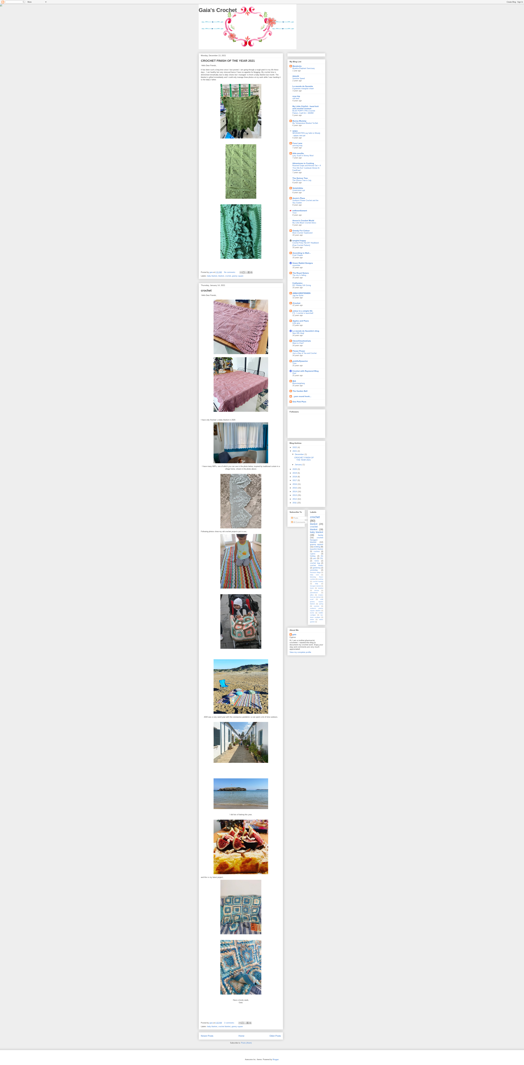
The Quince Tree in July (301, 180)
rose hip (296, 96)
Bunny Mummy (299, 121)
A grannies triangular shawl (303, 89)
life (322, 556)
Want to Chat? (298, 343)
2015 (295, 488)
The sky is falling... (300, 275)
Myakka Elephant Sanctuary (303, 68)
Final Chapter (297, 255)
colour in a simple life (302, 311)
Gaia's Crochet (218, 10)
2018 (295, 477)
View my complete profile (300, 652)
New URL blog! (298, 333)
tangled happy (299, 240)
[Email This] (241, 272)
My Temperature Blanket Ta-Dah (305, 123)
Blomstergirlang (298, 383)
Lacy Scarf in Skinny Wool (302, 156)
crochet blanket (224, 1026)
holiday (313, 556)
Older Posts (275, 1036)
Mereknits (297, 66)
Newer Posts (207, 1036)
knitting (317, 547)
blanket (221, 276)
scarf (311, 599)
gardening (316, 568)
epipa (295, 131)
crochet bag (315, 563)
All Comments (299, 522)
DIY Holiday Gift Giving (301, 285)
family (320, 535)
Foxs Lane (297, 143)
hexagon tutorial (315, 586)
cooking (320, 579)
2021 (295, 451)
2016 (295, 484)
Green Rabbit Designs (302, 263)
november (296, 265)
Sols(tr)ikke (297, 188)
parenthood (314, 592)
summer (316, 606)
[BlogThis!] (243, 272)
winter (312, 619)
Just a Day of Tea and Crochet (304, 353)
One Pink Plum (299, 402)
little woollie (298, 153)
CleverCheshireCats (301, 341)
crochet (228, 276)
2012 (295, 499)
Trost (294, 213)
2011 (295, 503)
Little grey (296, 323)
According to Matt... (301, 253)
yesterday (314, 570)
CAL (321, 558)
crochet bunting (318, 581)
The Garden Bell (299, 391)
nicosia (316, 590)
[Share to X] (246, 272)
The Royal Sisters (300, 273)
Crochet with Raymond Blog (305, 371)
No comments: (230, 272)
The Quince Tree (300, 178)
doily (316, 583)
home (312, 588)
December (299, 454)
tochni (312, 613)
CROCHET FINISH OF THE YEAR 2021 (228, 60)
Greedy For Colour (301, 231)
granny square (237, 276)
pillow (312, 595)
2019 (295, 473)
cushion (317, 551)
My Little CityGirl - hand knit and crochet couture (305, 107)
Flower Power (298, 351)
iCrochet (296, 303)
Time (294, 363)
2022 (295, 447)
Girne (317, 561)
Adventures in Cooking (303, 163)
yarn (314, 558)
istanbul (320, 588)
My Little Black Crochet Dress (304, 223)
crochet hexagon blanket (316, 539)
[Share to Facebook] (248, 272)
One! (294, 373)
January (298, 464)
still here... (296, 98)
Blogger (276, 1059)
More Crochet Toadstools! (302, 233)
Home (241, 1036)
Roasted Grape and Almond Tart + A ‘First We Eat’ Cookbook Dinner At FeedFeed (306, 168)
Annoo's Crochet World (303, 220)
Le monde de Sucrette (302, 86)
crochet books (316, 565)
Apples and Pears (300, 321)
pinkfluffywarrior (300, 361)
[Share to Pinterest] (251, 272)
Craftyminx (297, 283)
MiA (294, 381)
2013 (295, 495)
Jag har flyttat (297, 295)
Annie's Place (298, 198)
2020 (295, 469)
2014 (295, 491)
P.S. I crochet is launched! (302, 313)
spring (321, 604)
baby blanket (212, 276)
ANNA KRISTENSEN (301, 293)
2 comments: (229, 1023)
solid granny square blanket (316, 601)
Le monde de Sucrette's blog (305, 331)
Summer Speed (298, 78)
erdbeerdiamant (299, 210)
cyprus (312, 554)
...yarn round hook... (301, 396)
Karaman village (315, 572)
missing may (297, 145)
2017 (295, 480)
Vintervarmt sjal (298, 190)
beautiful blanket (316, 549)
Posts (295, 518)
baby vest (314, 575)
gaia (294, 634)
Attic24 (295, 76)
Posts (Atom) (246, 1043)
